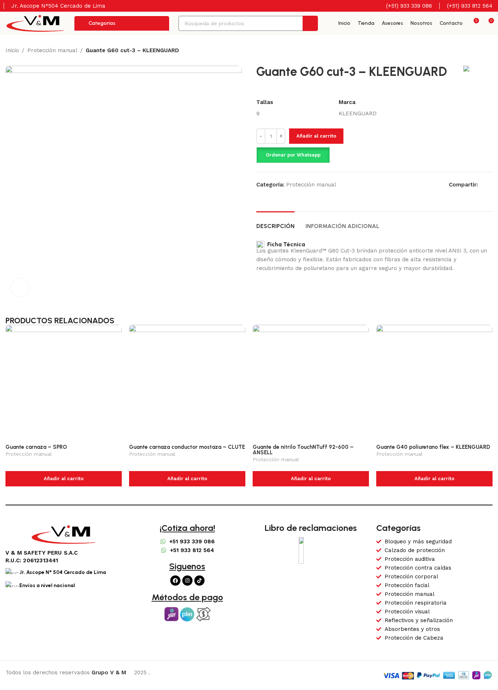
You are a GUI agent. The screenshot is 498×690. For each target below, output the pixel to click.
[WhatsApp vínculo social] (490, 184)
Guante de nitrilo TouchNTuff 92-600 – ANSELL (303, 450)
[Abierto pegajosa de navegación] (328, 23)
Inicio (12, 50)
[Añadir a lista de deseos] (490, 145)
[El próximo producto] (489, 51)
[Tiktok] (199, 580)
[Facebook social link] (482, 184)
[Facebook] (175, 580)
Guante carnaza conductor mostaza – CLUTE (187, 447)
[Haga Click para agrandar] (20, 287)
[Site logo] (35, 23)
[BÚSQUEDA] (310, 23)
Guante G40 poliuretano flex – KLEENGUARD (433, 447)
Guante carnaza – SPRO (36, 447)
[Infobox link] (404, 5)
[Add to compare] (476, 145)
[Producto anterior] (474, 51)
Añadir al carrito (316, 136)
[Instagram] (187, 580)
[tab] (275, 222)
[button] (293, 155)
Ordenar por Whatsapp (293, 155)
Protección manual (52, 50)
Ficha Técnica (284, 244)
